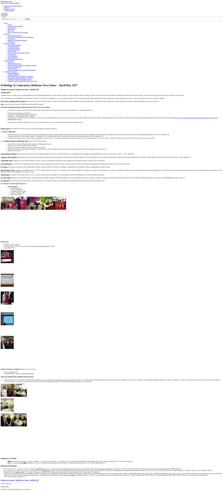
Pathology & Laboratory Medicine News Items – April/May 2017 (20, 480)
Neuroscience (11, 42)
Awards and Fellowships (14, 67)
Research (6, 7)
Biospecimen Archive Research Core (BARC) (20, 78)
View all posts (4, 486)
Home (6, 23)
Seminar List (11, 29)
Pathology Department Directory (13, 6)
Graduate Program (9, 60)
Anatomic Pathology (13, 73)
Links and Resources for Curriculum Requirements (22, 70)
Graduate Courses (13, 68)
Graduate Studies (9, 10)
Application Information (14, 45)
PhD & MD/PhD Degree (14, 64)
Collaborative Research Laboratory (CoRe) (19, 79)
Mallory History (12, 28)
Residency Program (9, 9)
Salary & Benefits (12, 56)
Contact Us (11, 62)
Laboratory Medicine (13, 75)
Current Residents (13, 57)
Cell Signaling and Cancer (15, 35)
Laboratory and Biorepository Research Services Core (22, 81)
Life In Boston (12, 54)
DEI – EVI (11, 31)
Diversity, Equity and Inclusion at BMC (19, 53)
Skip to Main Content (7, 1)
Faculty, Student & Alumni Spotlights (18, 32)
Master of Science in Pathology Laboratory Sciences (22, 65)
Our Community (12, 51)
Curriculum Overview (14, 48)
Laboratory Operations (10, 71)
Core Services (11, 38)
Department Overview (14, 49)
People (9, 24)
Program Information (13, 46)
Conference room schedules (15, 26)
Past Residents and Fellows (15, 59)
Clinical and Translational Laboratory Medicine (21, 37)
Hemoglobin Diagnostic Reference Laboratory (20, 76)
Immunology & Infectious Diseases (17, 40)
